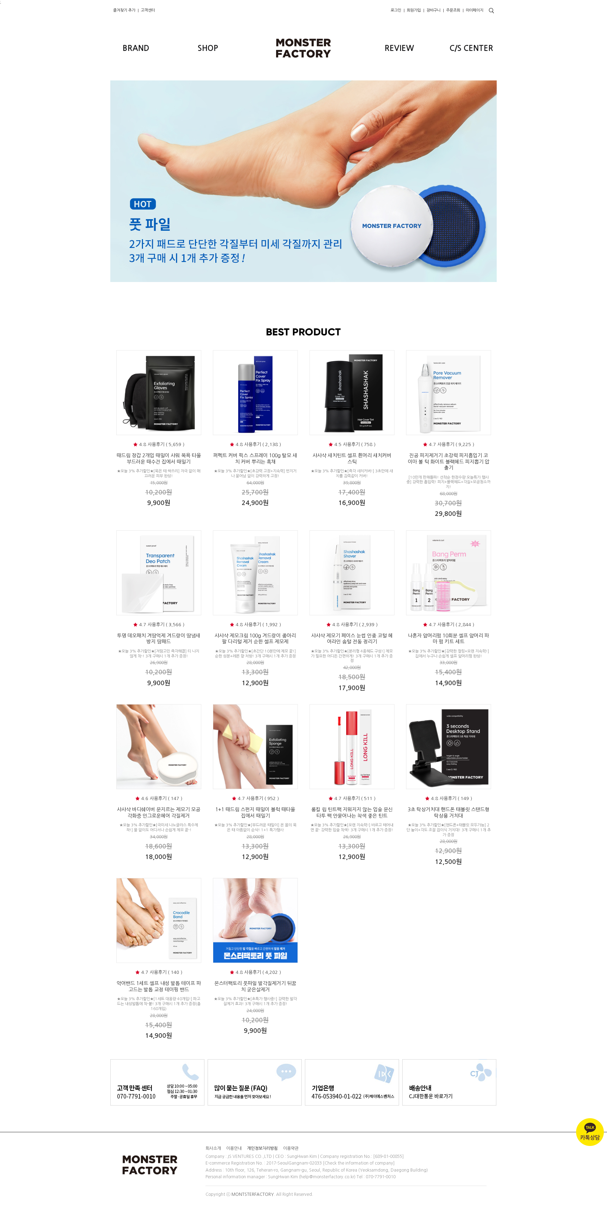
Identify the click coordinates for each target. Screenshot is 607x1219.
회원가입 (414, 10)
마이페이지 (474, 10)
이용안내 (234, 1148)
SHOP (208, 48)
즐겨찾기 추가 (124, 10)
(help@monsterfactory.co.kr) (327, 1177)
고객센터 (148, 10)
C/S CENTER (471, 48)
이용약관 (291, 1148)
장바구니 (433, 10)
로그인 (396, 10)
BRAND (136, 48)
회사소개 (213, 1148)
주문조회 (453, 10)
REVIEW (399, 48)
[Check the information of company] (358, 1163)
